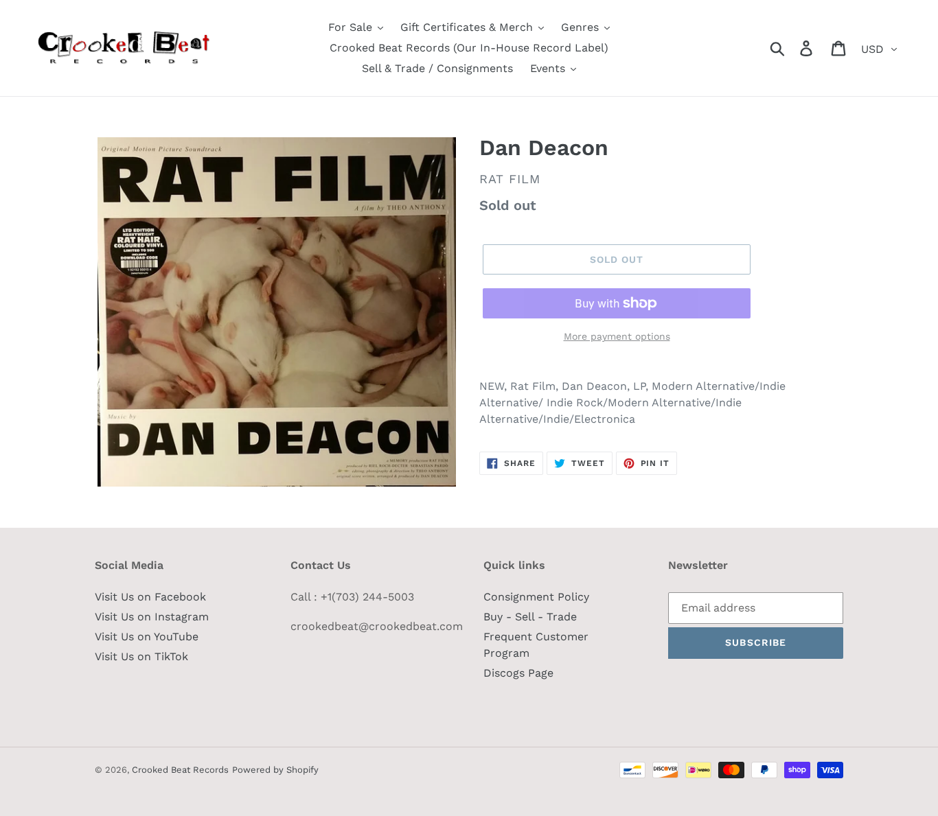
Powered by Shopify (275, 770)
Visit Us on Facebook (150, 596)
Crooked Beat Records (180, 770)
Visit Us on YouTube (146, 636)
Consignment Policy (536, 596)
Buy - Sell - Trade (530, 616)
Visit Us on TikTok (141, 656)
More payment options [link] (617, 336)
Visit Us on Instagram (152, 616)
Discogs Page (518, 672)
